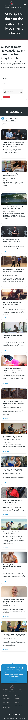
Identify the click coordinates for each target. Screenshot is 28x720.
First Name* (5, 72)
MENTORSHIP (6, 698)
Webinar (12, 120)
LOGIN (5, 711)
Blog (6, 118)
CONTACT (13, 680)
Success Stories (5, 120)
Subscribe (6, 97)
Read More (5, 156)
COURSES (17, 695)
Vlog (11, 118)
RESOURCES (6, 702)
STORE (17, 698)
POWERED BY (18, 706)
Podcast (16, 118)
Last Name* (5, 78)
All (2, 118)
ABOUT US (17, 702)
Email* (4, 83)
